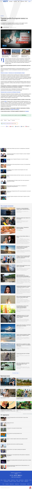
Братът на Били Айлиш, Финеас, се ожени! (23, 237)
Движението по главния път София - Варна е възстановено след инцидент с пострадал (23, 344)
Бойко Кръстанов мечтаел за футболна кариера (15, 444)
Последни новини (7, 206)
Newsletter (12, 126)
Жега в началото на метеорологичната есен (14, 433)
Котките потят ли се (10, 422)
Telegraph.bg (26, 481)
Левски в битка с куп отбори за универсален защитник (16, 449)
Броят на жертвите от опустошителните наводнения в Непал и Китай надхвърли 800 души (23, 275)
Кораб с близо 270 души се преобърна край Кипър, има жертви (23, 325)
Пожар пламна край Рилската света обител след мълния (23, 266)
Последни (10, 1)
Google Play (13, 109)
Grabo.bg (14, 481)
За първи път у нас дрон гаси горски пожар (14, 428)
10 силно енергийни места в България (22, 386)
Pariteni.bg (18, 481)
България (15, 1)
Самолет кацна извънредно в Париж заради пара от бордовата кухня (23, 335)
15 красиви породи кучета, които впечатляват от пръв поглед (17, 417)
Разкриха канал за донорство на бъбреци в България (10, 92)
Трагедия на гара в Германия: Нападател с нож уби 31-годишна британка (17, 159)
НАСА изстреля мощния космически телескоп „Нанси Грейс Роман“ (23, 297)
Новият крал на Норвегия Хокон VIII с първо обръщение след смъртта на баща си (19, 191)
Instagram (27, 111)
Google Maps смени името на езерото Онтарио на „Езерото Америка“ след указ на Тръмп (18, 154)
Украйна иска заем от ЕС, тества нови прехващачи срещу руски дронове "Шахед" (22, 316)
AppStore (17, 109)
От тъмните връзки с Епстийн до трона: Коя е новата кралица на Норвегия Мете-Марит (18, 181)
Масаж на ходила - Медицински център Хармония (22, 228)
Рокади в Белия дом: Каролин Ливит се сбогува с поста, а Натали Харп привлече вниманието (23, 256)
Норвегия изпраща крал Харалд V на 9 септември (23, 218)
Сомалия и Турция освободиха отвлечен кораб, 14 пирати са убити (18, 196)
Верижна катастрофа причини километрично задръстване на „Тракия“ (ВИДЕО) (19, 460)
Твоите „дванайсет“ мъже (4, 397)
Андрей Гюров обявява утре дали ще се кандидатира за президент (18, 148)
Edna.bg (22, 481)
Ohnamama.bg (6, 481)
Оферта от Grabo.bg (18, 229)
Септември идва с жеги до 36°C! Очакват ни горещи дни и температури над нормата (22, 306)
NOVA (6, 101)
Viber (7, 126)
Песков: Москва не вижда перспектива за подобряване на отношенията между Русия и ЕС (17, 186)
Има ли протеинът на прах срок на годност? (7, 386)
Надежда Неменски (6, 27)
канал (2, 120)
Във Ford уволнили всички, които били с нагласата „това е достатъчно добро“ (19, 175)
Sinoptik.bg (10, 481)
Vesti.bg (5, 1)
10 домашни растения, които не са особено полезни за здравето (23, 398)
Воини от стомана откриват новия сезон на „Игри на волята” (17, 438)
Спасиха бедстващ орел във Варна (23, 353)
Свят (18, 1)
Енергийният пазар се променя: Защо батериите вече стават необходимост (17, 170)
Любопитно (22, 1)
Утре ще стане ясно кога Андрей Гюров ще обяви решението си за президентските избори (18, 466)
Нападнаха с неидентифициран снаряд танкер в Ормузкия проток (22, 209)
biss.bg (7, 171)
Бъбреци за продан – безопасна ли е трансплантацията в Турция (13, 72)
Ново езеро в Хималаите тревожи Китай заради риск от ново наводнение (22, 364)
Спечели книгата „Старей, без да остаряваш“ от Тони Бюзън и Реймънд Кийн (8, 410)
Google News (18, 126)
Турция (9, 120)
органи (5, 120)
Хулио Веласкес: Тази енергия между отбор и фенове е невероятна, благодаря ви (18, 455)
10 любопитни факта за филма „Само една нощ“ (23, 410)
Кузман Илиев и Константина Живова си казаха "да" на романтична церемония (18, 165)
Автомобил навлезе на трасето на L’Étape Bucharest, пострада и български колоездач (22, 247)
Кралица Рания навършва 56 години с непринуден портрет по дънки (23, 287)
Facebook (23, 126)
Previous (1, 53)
